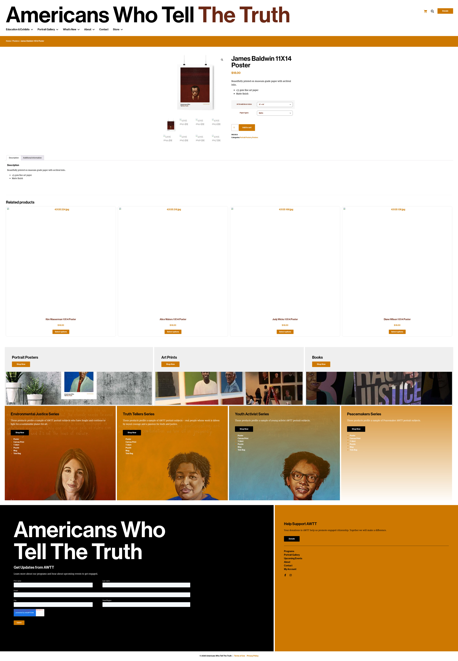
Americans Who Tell (148, 15)
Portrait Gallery (46, 29)
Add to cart (246, 127)
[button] (432, 11)
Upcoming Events (293, 558)
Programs (289, 551)
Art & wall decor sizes (244, 104)
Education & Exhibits (18, 29)
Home (8, 41)
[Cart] (425, 11)
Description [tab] (14, 158)
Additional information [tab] (32, 158)
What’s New (69, 29)
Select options (61, 332)
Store (116, 29)
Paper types (244, 113)
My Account (290, 569)
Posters (16, 41)
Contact (103, 29)
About (87, 29)
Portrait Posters (246, 137)
